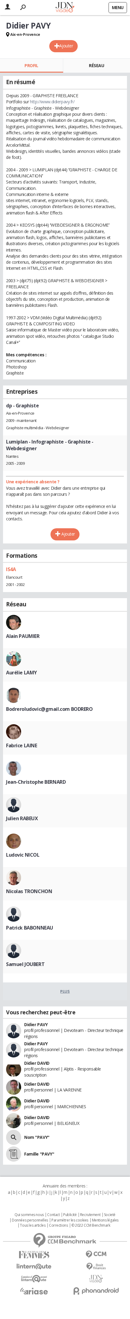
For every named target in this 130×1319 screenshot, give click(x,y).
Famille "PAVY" (39, 1154)
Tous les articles (32, 1225)
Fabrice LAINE (21, 745)
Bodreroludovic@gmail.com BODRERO (49, 709)
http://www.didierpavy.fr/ (52, 101)
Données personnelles (30, 1220)
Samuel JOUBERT (25, 964)
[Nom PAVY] (13, 1137)
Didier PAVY (35, 1024)
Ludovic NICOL (23, 854)
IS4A (11, 569)
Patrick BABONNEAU (29, 927)
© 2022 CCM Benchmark (90, 1225)
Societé (109, 1215)
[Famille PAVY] (13, 1154)
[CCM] (96, 1254)
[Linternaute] (34, 1266)
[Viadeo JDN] (96, 1279)
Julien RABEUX (22, 818)
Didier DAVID (37, 1063)
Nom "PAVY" (37, 1137)
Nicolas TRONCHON (29, 891)
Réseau (96, 65)
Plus (65, 991)
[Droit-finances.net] (96, 1266)
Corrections (58, 1225)
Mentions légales (105, 1220)
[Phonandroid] (96, 1291)
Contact (53, 1215)
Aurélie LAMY (21, 672)
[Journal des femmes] (34, 1255)
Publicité (69, 1215)
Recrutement (90, 1215)
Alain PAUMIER (23, 636)
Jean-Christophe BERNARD (36, 782)
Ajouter (66, 46)
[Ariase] (34, 1291)
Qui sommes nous (29, 1215)
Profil (31, 65)
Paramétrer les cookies (69, 1220)
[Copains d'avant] (34, 1279)
